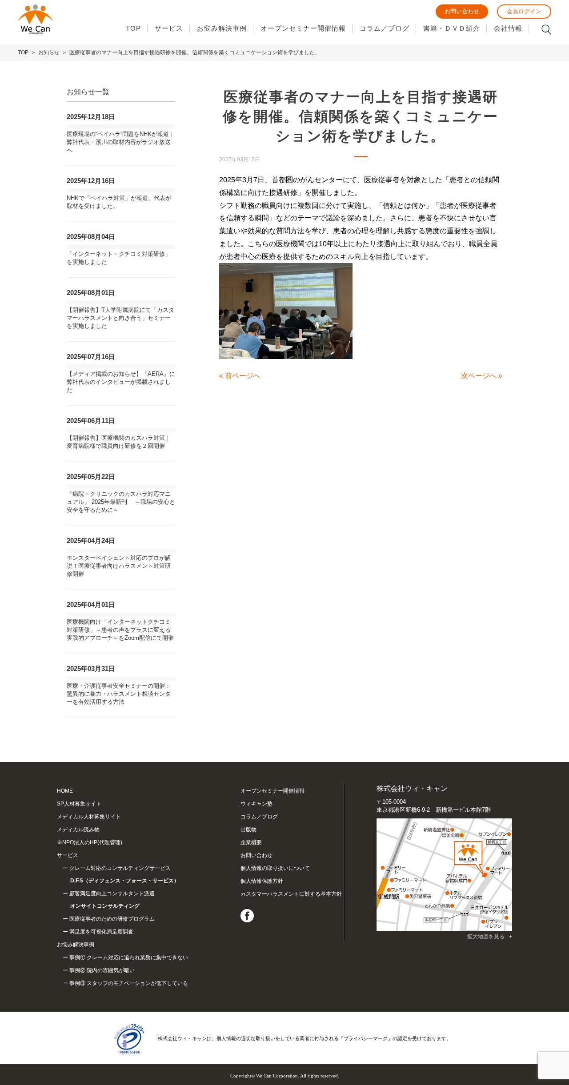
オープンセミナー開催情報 (303, 28)
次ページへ (479, 375)
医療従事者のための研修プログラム (112, 919)
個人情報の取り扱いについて (275, 868)
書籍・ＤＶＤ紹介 (451, 28)
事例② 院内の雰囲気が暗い (102, 970)
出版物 (248, 829)
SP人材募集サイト (79, 804)
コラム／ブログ (384, 28)
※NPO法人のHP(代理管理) (89, 842)
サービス (169, 28)
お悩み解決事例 (222, 28)
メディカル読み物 (78, 829)
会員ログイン (524, 11)
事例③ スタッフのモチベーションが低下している (128, 983)
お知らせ (49, 52)
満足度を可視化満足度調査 (101, 932)
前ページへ (242, 375)
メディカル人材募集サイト (89, 817)
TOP (133, 28)
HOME (65, 791)
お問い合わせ (462, 11)
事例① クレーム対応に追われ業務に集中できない (128, 957)
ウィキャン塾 (256, 804)
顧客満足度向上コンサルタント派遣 (112, 899)
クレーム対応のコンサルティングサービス (124, 874)
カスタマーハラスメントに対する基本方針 (291, 894)
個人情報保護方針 (261, 881)
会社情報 (508, 28)
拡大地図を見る (486, 936)
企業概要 (251, 842)
